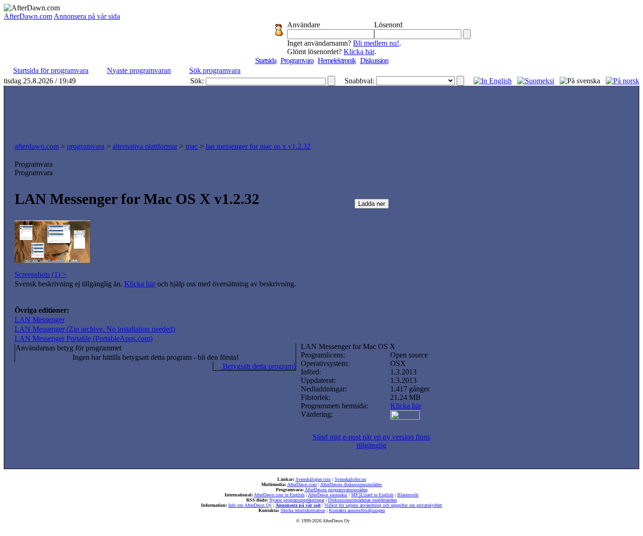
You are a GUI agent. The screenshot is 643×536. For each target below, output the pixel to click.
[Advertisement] (321, 111)
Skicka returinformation (303, 510)
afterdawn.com (37, 146)
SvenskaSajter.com (313, 479)
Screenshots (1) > (40, 274)
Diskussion (374, 61)
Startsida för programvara (50, 70)
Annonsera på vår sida (87, 16)
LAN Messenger (39, 320)
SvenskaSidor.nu (350, 479)
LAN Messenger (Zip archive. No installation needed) (95, 329)
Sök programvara (215, 70)
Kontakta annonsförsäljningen (357, 510)
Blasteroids (407, 494)
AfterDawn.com (28, 16)
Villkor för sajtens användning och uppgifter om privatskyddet (383, 505)
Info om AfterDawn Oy (250, 505)
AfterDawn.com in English (279, 494)
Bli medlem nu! (376, 43)
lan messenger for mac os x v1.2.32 (258, 146)
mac (191, 146)
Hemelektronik (337, 61)
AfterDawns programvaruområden (336, 489)
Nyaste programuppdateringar (296, 500)
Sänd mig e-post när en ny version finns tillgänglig (371, 441)
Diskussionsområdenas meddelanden (362, 500)
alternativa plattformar (145, 146)
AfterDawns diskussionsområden (351, 484)
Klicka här (359, 52)
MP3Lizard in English (372, 494)
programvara (85, 146)
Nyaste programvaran (139, 70)
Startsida (265, 61)
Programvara (297, 61)
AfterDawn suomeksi (327, 494)
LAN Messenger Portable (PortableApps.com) (84, 338)
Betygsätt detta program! (258, 366)
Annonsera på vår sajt (298, 505)
